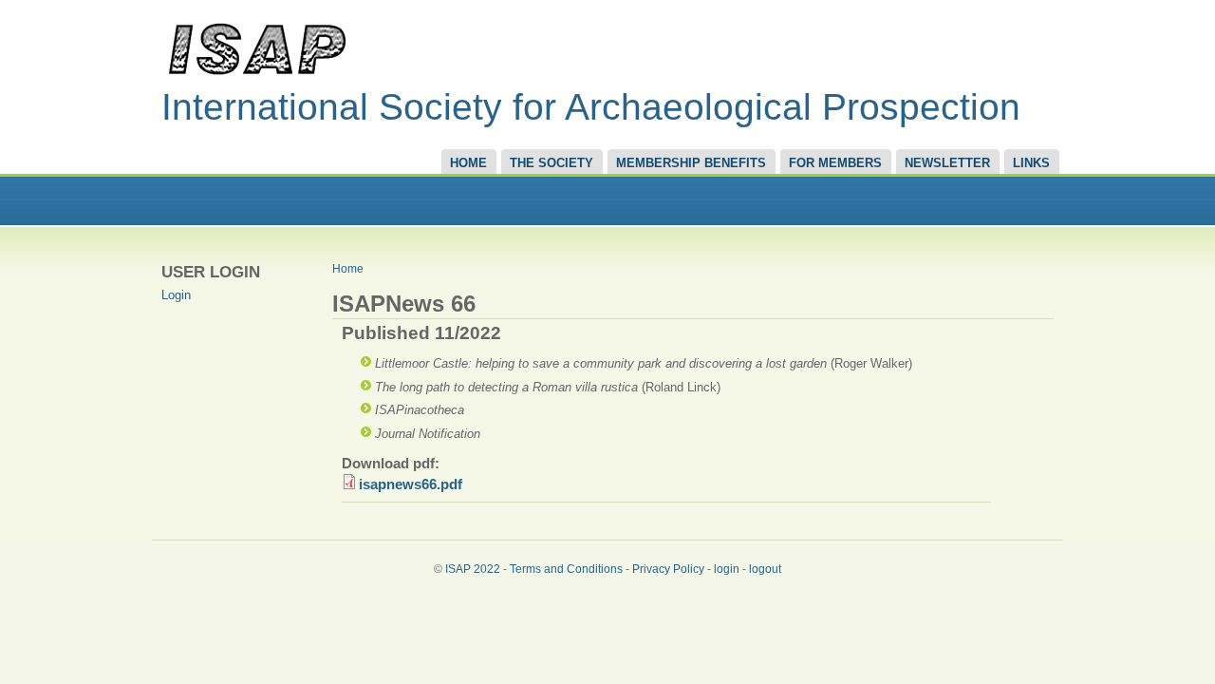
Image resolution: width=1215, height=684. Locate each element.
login (726, 569)
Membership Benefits (691, 163)
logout (765, 569)
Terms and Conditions (566, 569)
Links (1031, 163)
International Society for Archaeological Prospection (590, 106)
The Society (551, 163)
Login (176, 295)
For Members (835, 163)
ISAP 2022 (472, 569)
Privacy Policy (668, 569)
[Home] (256, 74)
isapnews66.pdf (410, 484)
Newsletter (947, 163)
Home (468, 163)
